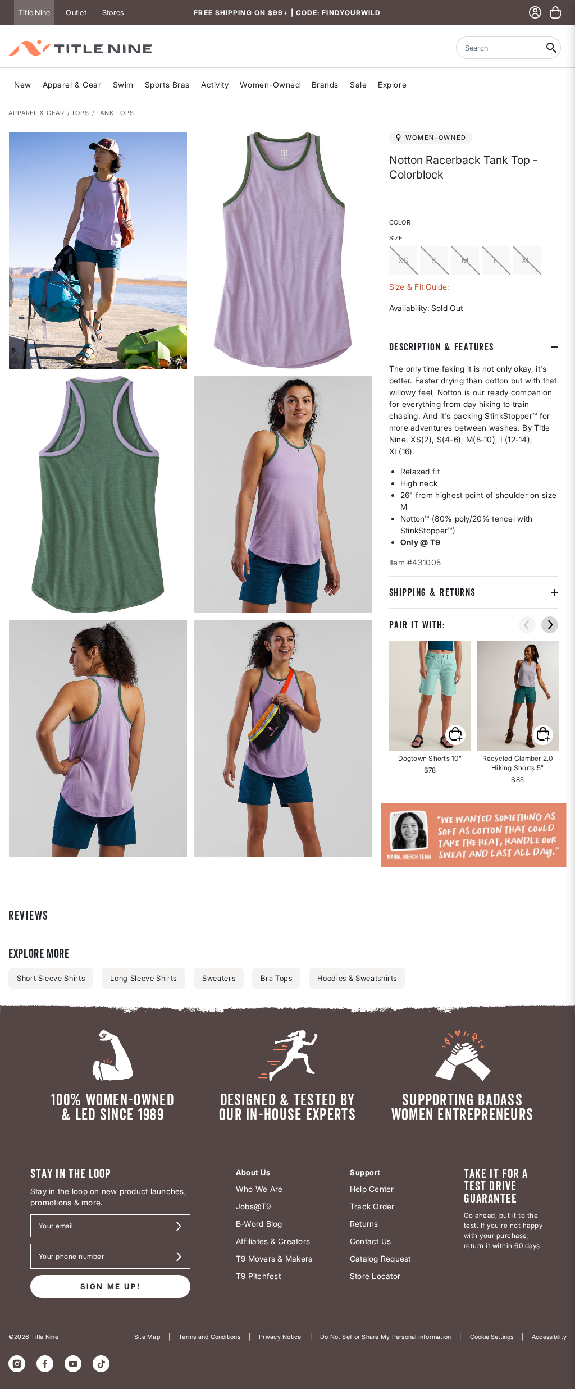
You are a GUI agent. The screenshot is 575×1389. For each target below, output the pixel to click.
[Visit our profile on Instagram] (16, 1363)
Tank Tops (115, 113)
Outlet (76, 12)
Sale (358, 84)
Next (16, 857)
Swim (123, 84)
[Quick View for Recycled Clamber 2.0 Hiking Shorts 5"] (518, 696)
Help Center (372, 1189)
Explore (392, 84)
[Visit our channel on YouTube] (73, 1363)
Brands (325, 84)
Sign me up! (110, 1286)
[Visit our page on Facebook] (44, 1363)
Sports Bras (167, 84)
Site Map (147, 1337)
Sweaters (218, 978)
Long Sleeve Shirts (143, 978)
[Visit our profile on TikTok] (101, 1363)
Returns (364, 1223)
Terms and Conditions (209, 1337)
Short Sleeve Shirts (51, 978)
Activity (215, 84)
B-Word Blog (259, 1223)
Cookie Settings (491, 1337)
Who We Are (259, 1189)
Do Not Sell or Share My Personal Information (385, 1337)
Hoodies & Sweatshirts (357, 978)
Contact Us (370, 1241)
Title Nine (34, 12)
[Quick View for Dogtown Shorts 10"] (430, 696)
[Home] (80, 48)
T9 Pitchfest (258, 1276)
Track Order (372, 1206)
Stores (113, 12)
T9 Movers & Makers (274, 1258)
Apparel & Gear (72, 84)
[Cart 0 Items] (555, 12)
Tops (80, 113)
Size (396, 238)
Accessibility (549, 1337)
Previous (527, 624)
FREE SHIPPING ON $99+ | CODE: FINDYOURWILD (287, 12)
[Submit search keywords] (551, 47)
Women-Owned (270, 84)
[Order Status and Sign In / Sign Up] (535, 12)
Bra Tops (276, 978)
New (22, 84)
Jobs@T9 (253, 1206)
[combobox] (499, 47)
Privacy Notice (280, 1337)
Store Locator (375, 1276)
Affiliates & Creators (273, 1241)
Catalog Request (380, 1258)
